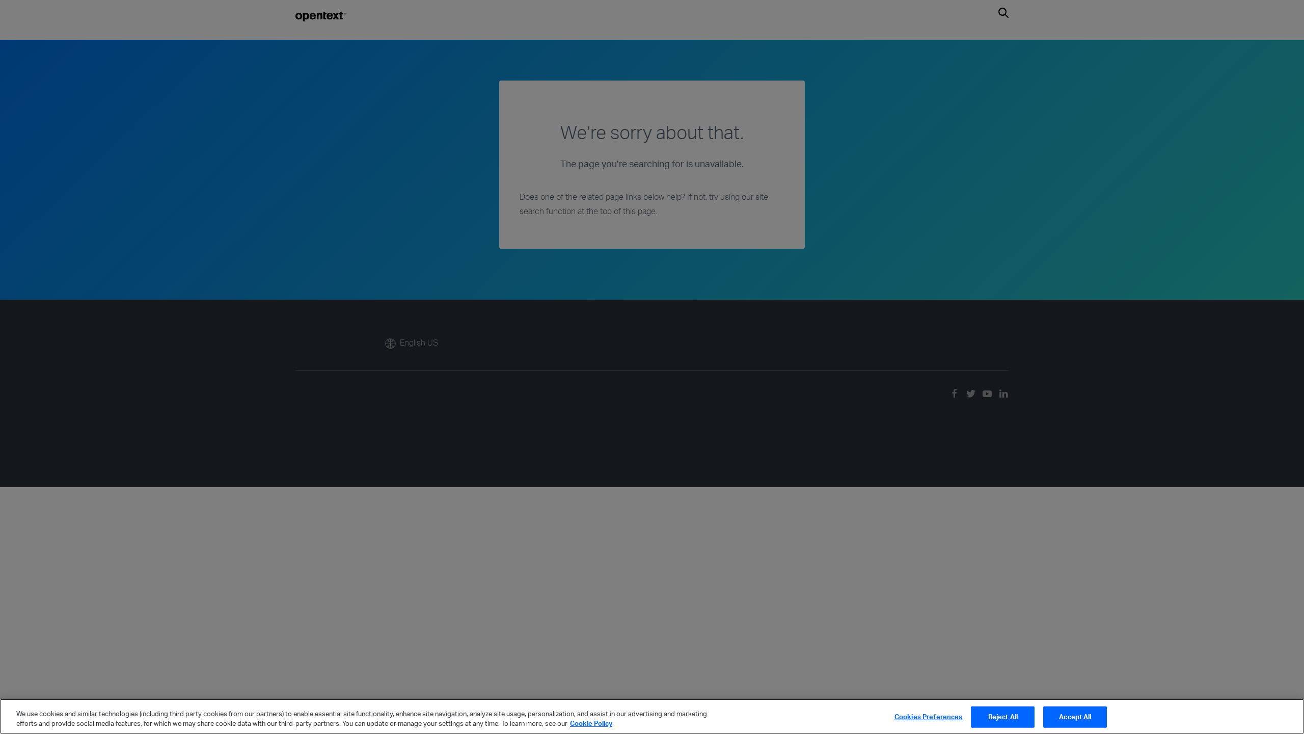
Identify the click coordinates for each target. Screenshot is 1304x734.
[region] (652, 716)
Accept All (1075, 717)
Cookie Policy (591, 723)
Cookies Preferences (928, 717)
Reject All (1003, 717)
